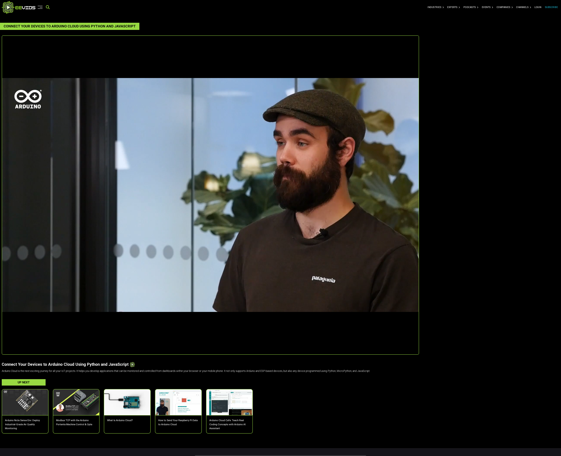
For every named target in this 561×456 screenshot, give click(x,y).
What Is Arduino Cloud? (120, 420)
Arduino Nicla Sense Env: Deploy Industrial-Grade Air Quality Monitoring (22, 424)
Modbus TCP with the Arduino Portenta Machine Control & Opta (74, 422)
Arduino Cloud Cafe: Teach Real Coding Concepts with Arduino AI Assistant (227, 424)
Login (537, 7)
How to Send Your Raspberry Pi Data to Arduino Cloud (178, 422)
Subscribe (551, 7)
